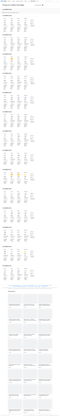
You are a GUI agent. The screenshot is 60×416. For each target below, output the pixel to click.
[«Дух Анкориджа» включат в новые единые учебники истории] (45, 361)
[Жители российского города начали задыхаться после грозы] (15, 316)
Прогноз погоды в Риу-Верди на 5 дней (30, 285)
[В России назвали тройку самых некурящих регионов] (30, 376)
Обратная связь (47, 415)
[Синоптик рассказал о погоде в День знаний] (15, 361)
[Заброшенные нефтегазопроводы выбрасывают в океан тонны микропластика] (15, 406)
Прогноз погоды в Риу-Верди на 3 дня (14, 285)
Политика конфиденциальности (31, 415)
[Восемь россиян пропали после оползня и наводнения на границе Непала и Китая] (15, 346)
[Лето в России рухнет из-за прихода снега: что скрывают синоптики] (30, 301)
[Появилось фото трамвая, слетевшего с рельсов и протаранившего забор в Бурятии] (15, 331)
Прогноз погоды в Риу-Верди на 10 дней (20, 286)
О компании (4, 415)
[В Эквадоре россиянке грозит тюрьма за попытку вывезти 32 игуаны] (15, 301)
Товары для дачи (44, 286)
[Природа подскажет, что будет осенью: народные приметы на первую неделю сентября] (45, 316)
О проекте (24, 415)
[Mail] (1, 1)
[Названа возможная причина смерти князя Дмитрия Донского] (45, 301)
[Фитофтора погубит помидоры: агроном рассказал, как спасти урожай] (45, 331)
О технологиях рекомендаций (40, 415)
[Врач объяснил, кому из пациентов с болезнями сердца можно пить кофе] (30, 361)
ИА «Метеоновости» (56, 415)
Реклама (8, 415)
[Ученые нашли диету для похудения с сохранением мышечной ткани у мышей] (45, 346)
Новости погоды (31, 286)
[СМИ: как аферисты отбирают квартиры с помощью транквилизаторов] (30, 331)
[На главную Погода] (4, 1)
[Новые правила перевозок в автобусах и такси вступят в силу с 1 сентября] (45, 406)
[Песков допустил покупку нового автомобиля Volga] (30, 391)
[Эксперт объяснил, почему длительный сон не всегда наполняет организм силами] (15, 391)
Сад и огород (37, 286)
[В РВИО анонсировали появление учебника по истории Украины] (45, 376)
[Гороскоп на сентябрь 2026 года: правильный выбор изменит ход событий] (15, 376)
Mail (1, 415)
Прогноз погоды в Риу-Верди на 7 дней (45, 285)
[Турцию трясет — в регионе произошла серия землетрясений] (30, 316)
